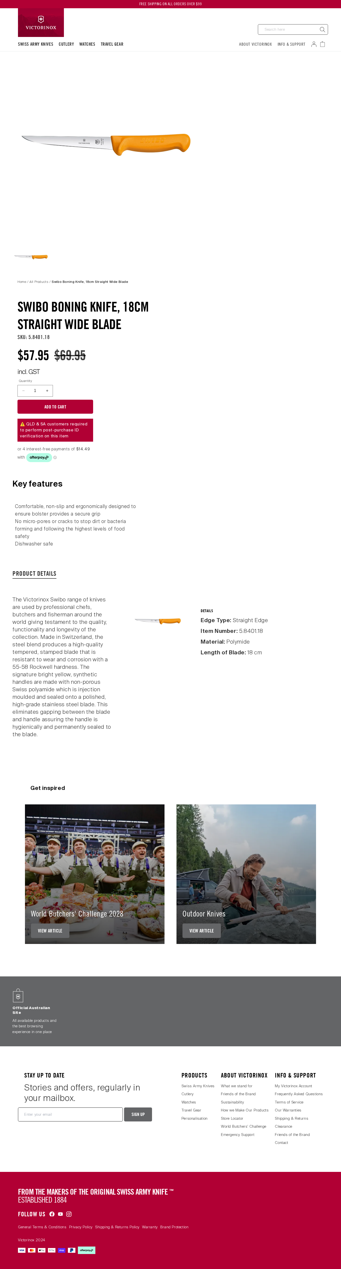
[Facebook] (52, 1214)
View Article (50, 930)
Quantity (25, 381)
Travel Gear (112, 44)
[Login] (315, 44)
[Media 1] (30, 256)
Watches (87, 44)
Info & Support (292, 44)
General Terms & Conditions (42, 1227)
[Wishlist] (325, 44)
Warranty (150, 1227)
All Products (38, 282)
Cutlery (66, 44)
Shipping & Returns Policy (117, 1227)
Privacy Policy (81, 1227)
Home (21, 282)
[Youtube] (60, 1214)
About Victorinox (255, 44)
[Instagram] (69, 1214)
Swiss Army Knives (35, 44)
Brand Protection (174, 1227)
